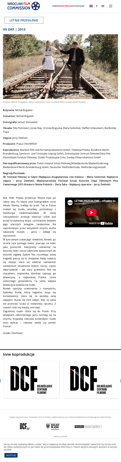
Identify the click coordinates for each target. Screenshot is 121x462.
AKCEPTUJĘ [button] (11, 455)
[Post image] (31, 379)
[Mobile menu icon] (111, 6)
